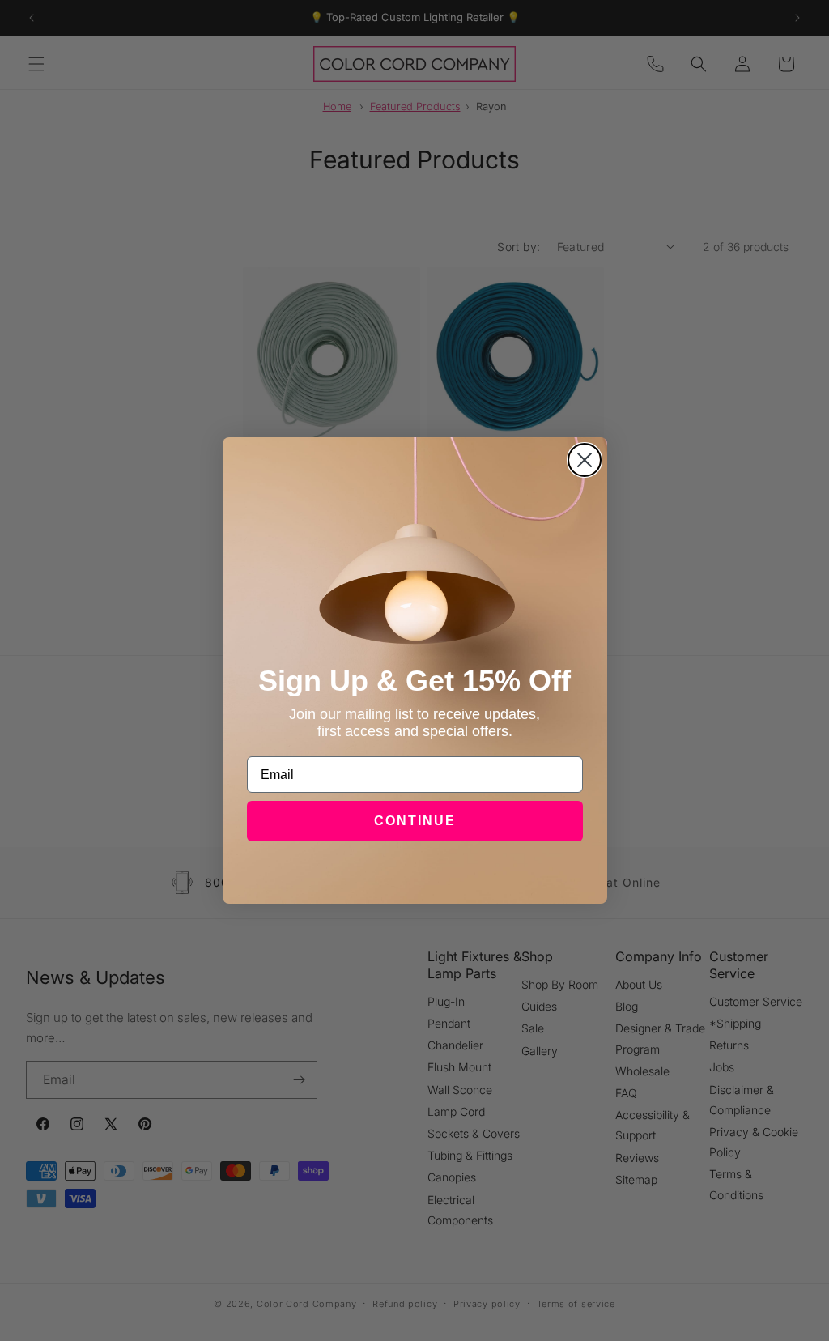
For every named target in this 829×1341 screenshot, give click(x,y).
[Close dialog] (584, 460)
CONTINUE (415, 821)
